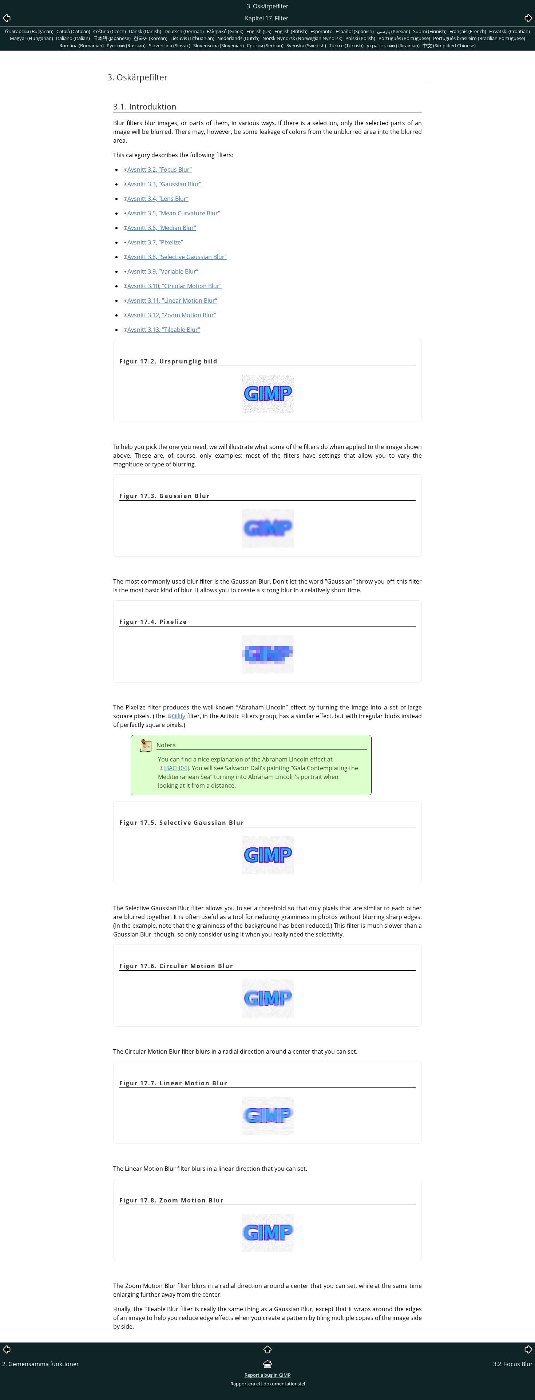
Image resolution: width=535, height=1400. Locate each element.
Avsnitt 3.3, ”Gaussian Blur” (164, 184)
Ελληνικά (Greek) (225, 31)
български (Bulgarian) (29, 31)
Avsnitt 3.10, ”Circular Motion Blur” (174, 286)
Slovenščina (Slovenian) (218, 45)
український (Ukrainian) (393, 45)
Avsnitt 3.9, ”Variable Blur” (162, 271)
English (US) (259, 31)
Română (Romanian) (81, 45)
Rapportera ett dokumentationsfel (267, 1383)
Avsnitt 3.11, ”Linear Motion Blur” (172, 301)
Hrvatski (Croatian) (509, 31)
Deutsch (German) (184, 31)
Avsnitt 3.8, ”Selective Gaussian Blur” (177, 257)
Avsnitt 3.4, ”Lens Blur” (158, 199)
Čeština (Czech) (109, 31)
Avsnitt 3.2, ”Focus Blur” (159, 170)
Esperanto (321, 31)
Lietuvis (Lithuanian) (192, 38)
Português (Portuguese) (404, 38)
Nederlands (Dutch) (238, 38)
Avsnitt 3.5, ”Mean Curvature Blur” (173, 213)
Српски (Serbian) (265, 45)
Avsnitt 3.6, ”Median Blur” (161, 228)
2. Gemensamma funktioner (40, 1364)
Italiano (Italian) (73, 38)
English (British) (291, 31)
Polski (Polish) (360, 38)
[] (176, 768)
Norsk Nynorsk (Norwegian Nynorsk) (302, 38)
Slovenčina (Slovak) (169, 45)
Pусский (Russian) (126, 45)
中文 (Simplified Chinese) (449, 45)
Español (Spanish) (355, 31)
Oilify (178, 716)
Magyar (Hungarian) (31, 38)
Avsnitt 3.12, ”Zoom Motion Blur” (171, 315)
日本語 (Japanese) (112, 38)
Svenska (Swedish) (306, 45)
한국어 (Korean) (150, 38)
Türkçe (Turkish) (346, 45)
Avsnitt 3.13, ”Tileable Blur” (163, 330)
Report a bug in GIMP (268, 1375)
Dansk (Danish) (145, 31)
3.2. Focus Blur (513, 1364)
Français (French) (467, 31)
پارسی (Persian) (393, 31)
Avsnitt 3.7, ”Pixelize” (155, 242)
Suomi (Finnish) (430, 31)
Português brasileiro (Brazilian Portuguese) (479, 38)
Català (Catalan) (73, 31)
